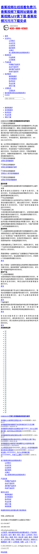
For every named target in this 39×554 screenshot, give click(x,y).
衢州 (14, 535)
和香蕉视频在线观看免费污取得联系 (13, 510)
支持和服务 (13, 79)
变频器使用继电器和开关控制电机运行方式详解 (17, 424)
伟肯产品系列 (13, 71)
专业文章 (12, 83)
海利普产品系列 (14, 69)
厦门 (10, 542)
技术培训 (12, 81)
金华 (10, 535)
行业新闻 (12, 57)
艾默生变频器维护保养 (9, 167)
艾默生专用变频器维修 (9, 180)
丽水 (19, 535)
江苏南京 (29, 535)
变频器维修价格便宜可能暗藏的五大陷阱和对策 (17, 443)
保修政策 (8, 506)
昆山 (7, 537)
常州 (16, 537)
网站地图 (4, 552)
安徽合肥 (19, 539)
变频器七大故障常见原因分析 (11, 420)
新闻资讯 (8, 55)
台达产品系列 (13, 67)
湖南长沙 (34, 539)
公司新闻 (12, 60)
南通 (11, 537)
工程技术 (8, 88)
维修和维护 (13, 76)
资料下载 (12, 86)
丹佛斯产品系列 (14, 64)
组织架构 (12, 48)
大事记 (11, 50)
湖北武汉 (26, 539)
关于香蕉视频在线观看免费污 (11, 460)
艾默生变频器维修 (7, 161)
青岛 (13, 539)
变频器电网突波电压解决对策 (11, 435)
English (7, 95)
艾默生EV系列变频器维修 (10, 173)
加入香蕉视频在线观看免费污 (19, 52)
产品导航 (33, 532)
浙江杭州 (4, 535)
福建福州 (4, 542)
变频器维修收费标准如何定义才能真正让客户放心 (18, 439)
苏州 (35, 535)
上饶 (26, 542)
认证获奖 (12, 45)
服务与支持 (5, 492)
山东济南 (7, 539)
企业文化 (12, 43)
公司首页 (4, 532)
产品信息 (8, 62)
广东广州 (32, 542)
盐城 (26, 537)
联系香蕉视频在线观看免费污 (15, 93)
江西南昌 (16, 542)
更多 (2, 261)
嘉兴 (23, 535)
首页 (6, 36)
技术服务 (8, 74)
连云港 (21, 537)
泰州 (30, 537)
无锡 (2, 537)
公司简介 (12, 41)
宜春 (22, 542)
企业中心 (8, 38)
